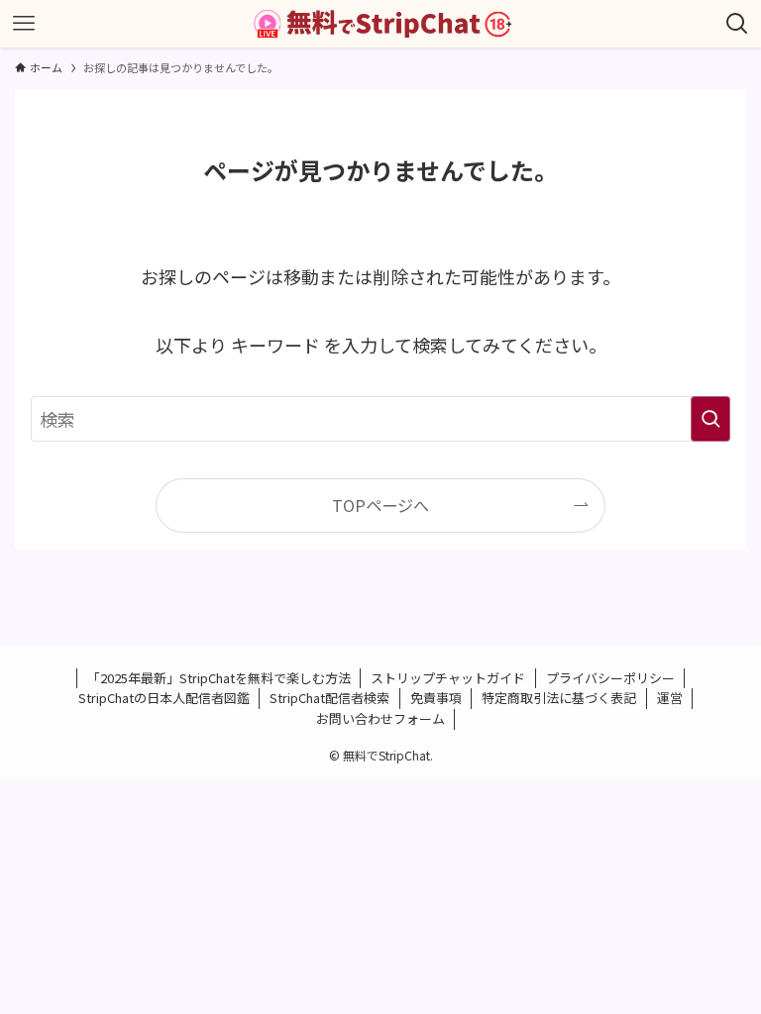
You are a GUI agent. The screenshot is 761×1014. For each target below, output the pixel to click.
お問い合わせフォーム (380, 718)
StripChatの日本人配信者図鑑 (164, 697)
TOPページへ (380, 505)
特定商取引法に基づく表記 (559, 697)
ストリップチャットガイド (448, 677)
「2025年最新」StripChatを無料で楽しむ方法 (219, 677)
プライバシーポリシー (610, 677)
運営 (670, 697)
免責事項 (436, 697)
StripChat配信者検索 (329, 697)
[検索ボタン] (737, 24)
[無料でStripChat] (380, 24)
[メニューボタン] (24, 24)
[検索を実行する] (710, 419)
